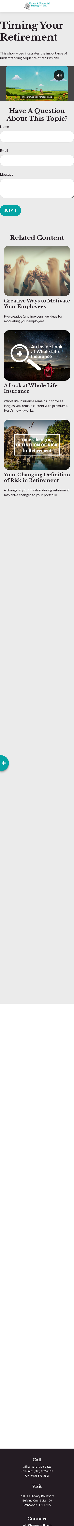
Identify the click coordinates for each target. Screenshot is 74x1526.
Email (4, 150)
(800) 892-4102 (43, 1471)
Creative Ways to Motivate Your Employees (37, 303)
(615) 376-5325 (41, 1466)
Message (6, 174)
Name (4, 126)
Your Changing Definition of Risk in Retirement (37, 477)
